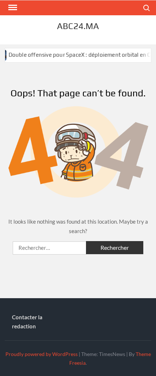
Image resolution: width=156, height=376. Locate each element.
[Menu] (12, 7)
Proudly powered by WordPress (41, 354)
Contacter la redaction (27, 322)
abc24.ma (78, 26)
